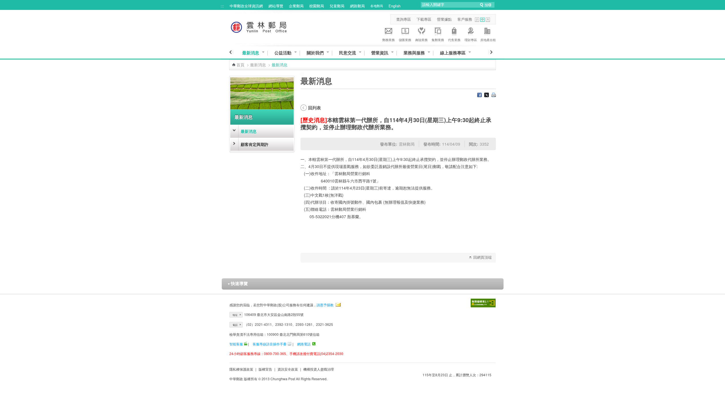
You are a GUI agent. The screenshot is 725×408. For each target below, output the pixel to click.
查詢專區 (403, 19)
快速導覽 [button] (237, 283)
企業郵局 (296, 5)
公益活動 (282, 52)
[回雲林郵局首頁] (269, 26)
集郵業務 (438, 39)
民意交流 (347, 52)
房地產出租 (488, 39)
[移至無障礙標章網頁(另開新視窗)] (483, 303)
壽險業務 (421, 39)
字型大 (488, 20)
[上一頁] (231, 52)
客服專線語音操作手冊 (270, 343)
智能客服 (236, 343)
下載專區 (424, 19)
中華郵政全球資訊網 (246, 5)
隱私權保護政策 (241, 369)
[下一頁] (490, 52)
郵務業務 (388, 39)
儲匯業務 (405, 39)
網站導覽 (275, 5)
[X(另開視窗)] (486, 95)
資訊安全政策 (288, 369)
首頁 (240, 64)
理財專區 (470, 39)
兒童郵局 (337, 5)
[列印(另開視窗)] (493, 95)
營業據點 (444, 19)
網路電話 (304, 343)
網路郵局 (357, 5)
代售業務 (454, 39)
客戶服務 (464, 19)
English (394, 5)
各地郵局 (376, 5)
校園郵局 (316, 5)
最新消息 (250, 52)
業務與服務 (414, 52)
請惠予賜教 (325, 304)
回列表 (314, 108)
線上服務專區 (453, 52)
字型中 (482, 20)
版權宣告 (265, 369)
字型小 (477, 20)
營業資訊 (379, 52)
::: (222, 5)
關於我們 (315, 52)
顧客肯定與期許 (254, 144)
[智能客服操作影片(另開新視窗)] (245, 343)
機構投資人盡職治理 (318, 369)
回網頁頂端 (482, 257)
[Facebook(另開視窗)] (479, 95)
